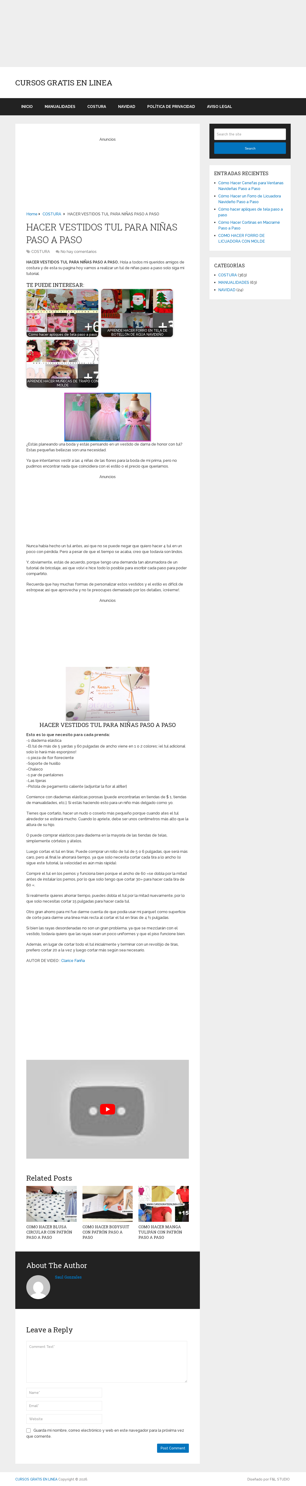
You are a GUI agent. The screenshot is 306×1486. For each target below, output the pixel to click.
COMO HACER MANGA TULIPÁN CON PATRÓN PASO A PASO (160, 1232)
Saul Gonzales (68, 1276)
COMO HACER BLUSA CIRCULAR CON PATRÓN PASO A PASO (49, 1232)
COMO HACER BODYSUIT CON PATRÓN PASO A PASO (105, 1232)
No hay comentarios (78, 251)
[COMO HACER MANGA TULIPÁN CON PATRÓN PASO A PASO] (163, 1204)
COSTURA (96, 106)
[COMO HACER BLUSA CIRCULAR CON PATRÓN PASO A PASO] (51, 1204)
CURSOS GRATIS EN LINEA (63, 82)
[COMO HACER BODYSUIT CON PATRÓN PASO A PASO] (107, 1204)
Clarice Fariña (73, 960)
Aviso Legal (219, 106)
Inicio (27, 106)
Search (250, 148)
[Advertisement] (143, 33)
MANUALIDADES (60, 106)
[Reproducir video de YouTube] (107, 1109)
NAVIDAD (126, 106)
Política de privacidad (171, 106)
